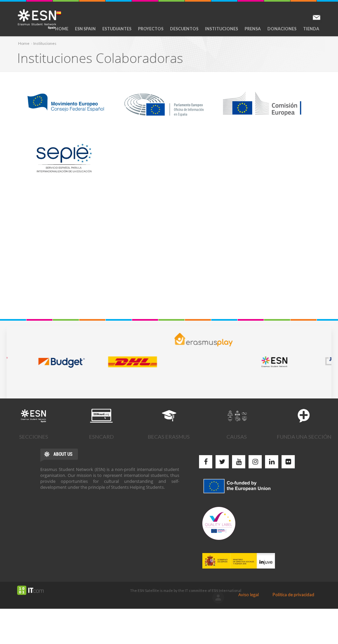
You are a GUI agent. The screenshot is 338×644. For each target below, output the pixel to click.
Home (61, 28)
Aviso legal (248, 595)
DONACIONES (281, 28)
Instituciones (221, 28)
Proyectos (150, 28)
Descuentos (184, 28)
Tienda (311, 28)
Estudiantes (116, 28)
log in (218, 597)
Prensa (253, 28)
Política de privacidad (293, 594)
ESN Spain (85, 28)
